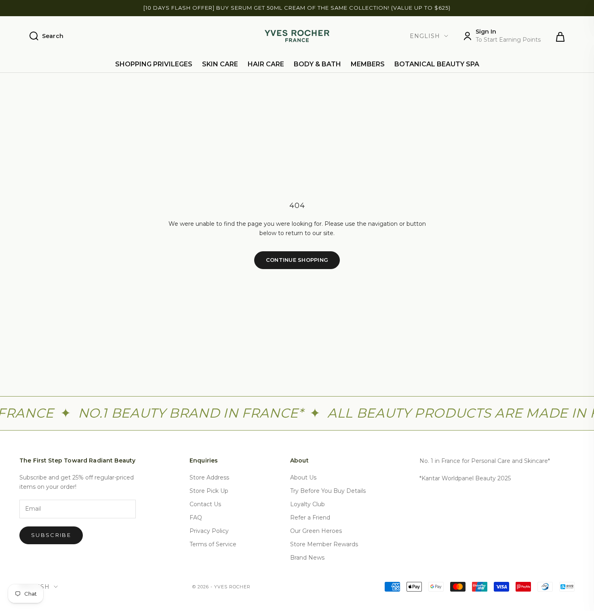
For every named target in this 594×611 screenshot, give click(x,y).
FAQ (196, 517)
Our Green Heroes (316, 531)
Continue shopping (297, 260)
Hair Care (266, 64)
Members (368, 64)
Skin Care (220, 64)
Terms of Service (213, 544)
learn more (477, 11)
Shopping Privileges (153, 64)
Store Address (209, 477)
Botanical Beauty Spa (436, 64)
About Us (303, 477)
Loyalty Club (307, 504)
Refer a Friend (310, 517)
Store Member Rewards (324, 544)
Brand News (307, 557)
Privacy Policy (209, 531)
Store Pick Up (209, 490)
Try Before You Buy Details (328, 490)
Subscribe (51, 535)
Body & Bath (317, 64)
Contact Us (205, 504)
